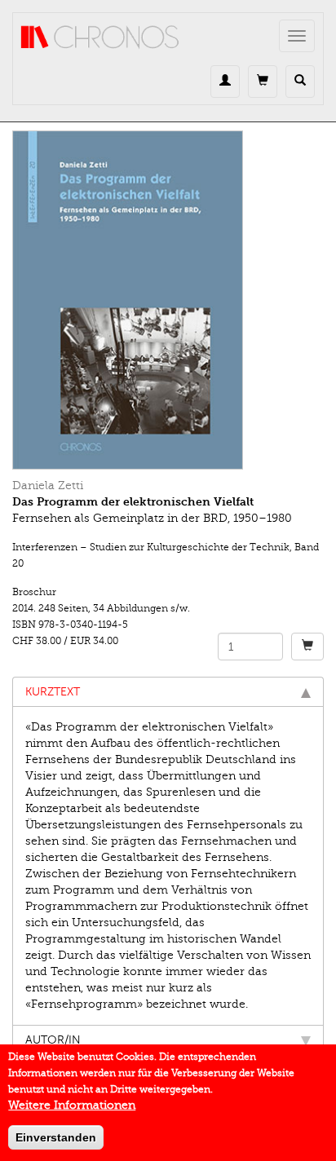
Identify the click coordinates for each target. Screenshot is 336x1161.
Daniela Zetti (47, 485)
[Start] (100, 37)
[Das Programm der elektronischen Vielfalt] (168, 300)
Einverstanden (55, 1137)
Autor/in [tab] (53, 1040)
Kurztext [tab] (52, 692)
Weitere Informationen (71, 1105)
